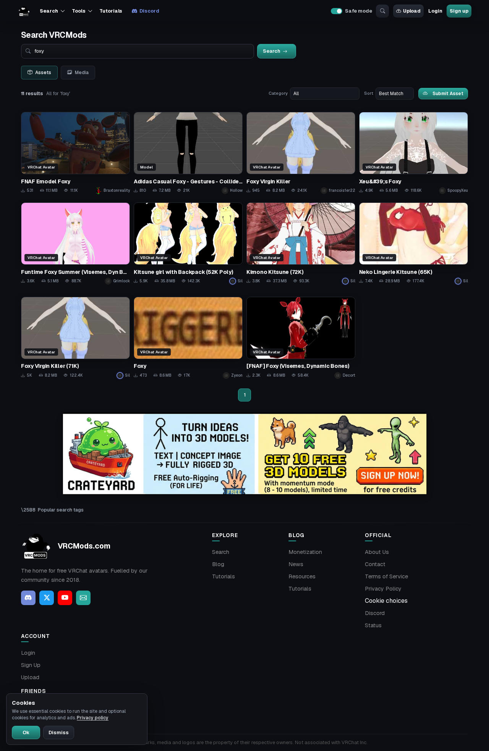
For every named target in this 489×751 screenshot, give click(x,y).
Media (82, 73)
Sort (368, 93)
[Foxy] (188, 338)
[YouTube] (65, 598)
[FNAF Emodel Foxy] (75, 153)
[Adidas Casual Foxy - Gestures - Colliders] (188, 153)
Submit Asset (447, 93)
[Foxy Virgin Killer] (300, 153)
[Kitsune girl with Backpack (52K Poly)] (188, 243)
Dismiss (59, 732)
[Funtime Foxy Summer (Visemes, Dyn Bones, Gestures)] (75, 243)
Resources (302, 576)
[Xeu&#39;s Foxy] (413, 153)
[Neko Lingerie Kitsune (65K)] (413, 243)
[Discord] (28, 598)
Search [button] (49, 11)
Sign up (459, 11)
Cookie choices (386, 601)
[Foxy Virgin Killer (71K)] (75, 338)
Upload (412, 11)
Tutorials (110, 11)
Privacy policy (92, 718)
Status (373, 625)
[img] (244, 454)
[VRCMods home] (24, 11)
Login (435, 11)
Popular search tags (61, 510)
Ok (26, 732)
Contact (375, 564)
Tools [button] (78, 11)
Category (278, 93)
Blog (218, 564)
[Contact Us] (83, 598)
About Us (377, 552)
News (295, 564)
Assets (43, 73)
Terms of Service (386, 576)
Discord (149, 11)
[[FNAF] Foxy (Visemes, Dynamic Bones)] (300, 338)
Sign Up (30, 665)
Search (220, 552)
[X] (46, 598)
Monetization (305, 552)
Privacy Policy (383, 588)
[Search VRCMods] (382, 11)
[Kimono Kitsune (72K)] (300, 243)
